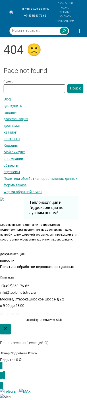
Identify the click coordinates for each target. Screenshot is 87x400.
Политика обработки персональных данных (40, 179)
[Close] (5, 329)
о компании (13, 159)
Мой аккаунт (14, 152)
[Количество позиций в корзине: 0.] (79, 31)
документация (16, 119)
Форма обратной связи (23, 192)
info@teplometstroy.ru (18, 292)
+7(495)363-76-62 (35, 15)
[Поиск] (64, 31)
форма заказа (15, 185)
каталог (10, 132)
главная (10, 112)
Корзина (11, 145)
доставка (12, 125)
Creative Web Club (51, 319)
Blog (7, 99)
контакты (12, 139)
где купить (13, 106)
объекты (11, 165)
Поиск (8, 81)
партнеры (12, 172)
